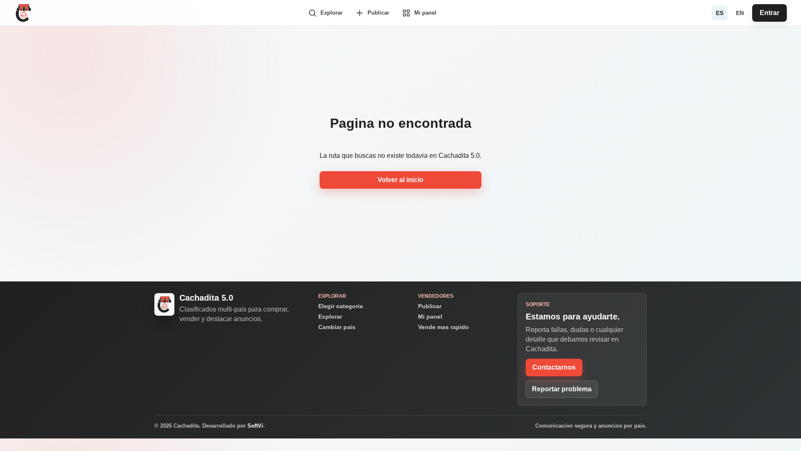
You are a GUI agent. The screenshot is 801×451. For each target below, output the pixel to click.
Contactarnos (554, 367)
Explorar (330, 316)
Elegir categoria (340, 306)
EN (740, 13)
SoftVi (255, 426)
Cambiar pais (336, 327)
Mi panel (430, 316)
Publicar (429, 306)
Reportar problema (562, 389)
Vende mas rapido (443, 327)
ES (719, 13)
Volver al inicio (400, 179)
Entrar (769, 12)
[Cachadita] (23, 13)
